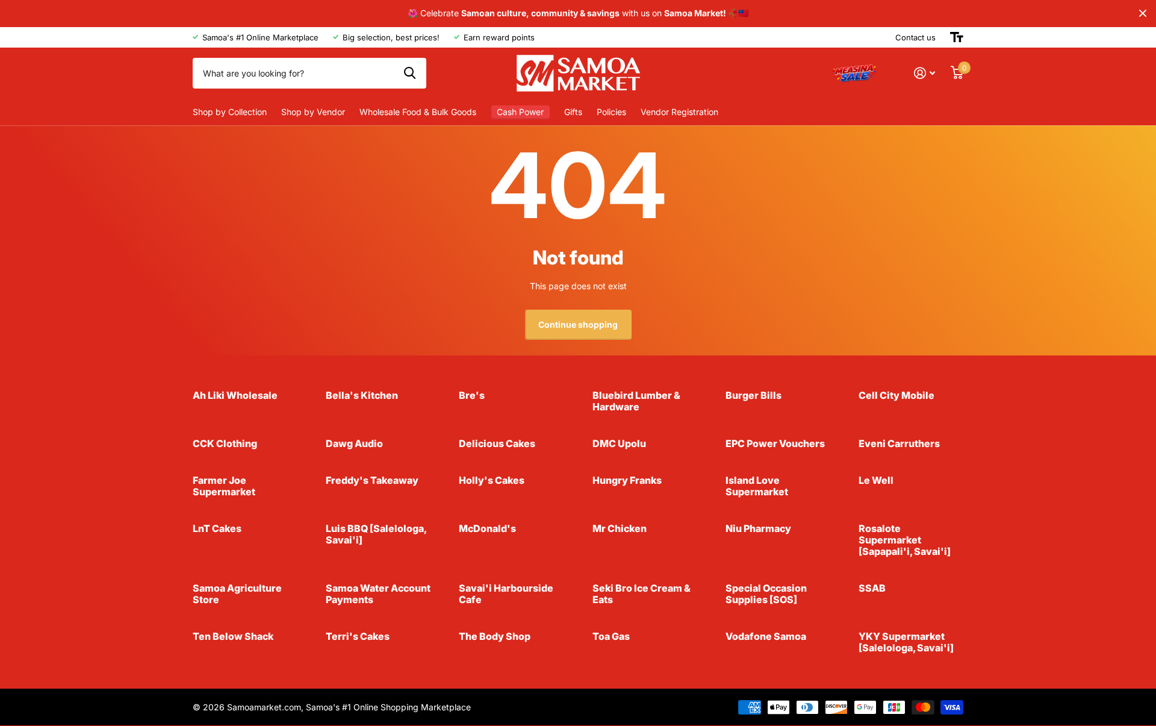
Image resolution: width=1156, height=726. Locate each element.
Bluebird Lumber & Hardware (636, 401)
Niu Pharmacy (758, 528)
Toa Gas (611, 636)
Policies (611, 112)
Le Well (876, 480)
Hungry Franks (627, 480)
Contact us (915, 37)
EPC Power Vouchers (775, 443)
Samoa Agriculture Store (237, 594)
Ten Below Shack (233, 636)
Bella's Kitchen (362, 395)
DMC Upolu (619, 443)
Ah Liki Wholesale (235, 395)
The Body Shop (494, 636)
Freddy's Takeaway (372, 480)
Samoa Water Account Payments (378, 594)
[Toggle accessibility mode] (956, 37)
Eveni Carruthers (899, 443)
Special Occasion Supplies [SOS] (766, 594)
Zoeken (409, 73)
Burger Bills (754, 395)
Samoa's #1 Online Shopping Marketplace (388, 707)
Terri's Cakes (358, 636)
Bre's (472, 395)
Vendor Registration (679, 112)
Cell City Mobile (896, 395)
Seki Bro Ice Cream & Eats (641, 594)
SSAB (872, 588)
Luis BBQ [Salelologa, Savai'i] (376, 534)
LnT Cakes (217, 528)
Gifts (573, 112)
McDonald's (487, 528)
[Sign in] (924, 73)
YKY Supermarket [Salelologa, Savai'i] (906, 642)
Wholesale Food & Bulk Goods (417, 112)
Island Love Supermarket (757, 486)
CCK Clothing (225, 443)
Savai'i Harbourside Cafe (506, 594)
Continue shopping (578, 324)
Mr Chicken (619, 528)
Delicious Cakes (497, 443)
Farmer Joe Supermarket (224, 486)
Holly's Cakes (491, 480)
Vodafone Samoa (766, 636)
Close (1143, 13)
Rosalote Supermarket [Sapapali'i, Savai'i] (905, 539)
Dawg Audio (354, 443)
